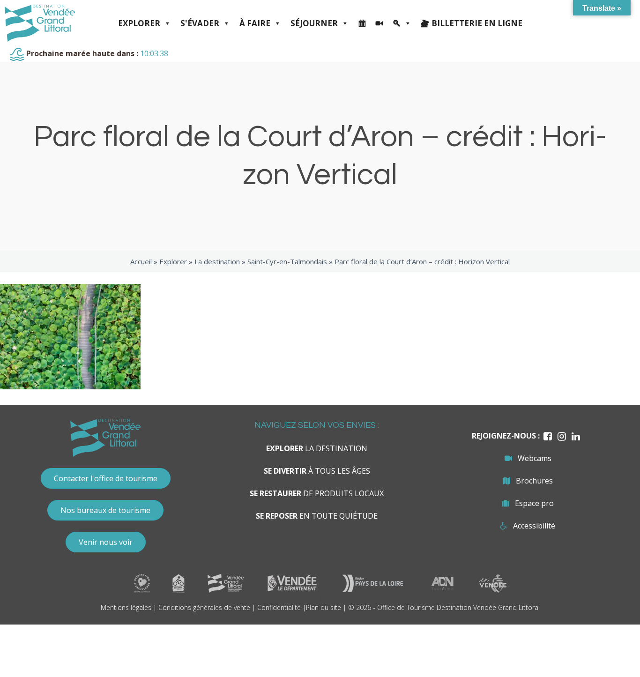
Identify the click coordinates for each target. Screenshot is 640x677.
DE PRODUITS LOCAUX (317, 493)
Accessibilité (534, 526)
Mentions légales (126, 607)
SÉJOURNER (314, 23)
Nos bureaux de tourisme (105, 510)
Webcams (534, 458)
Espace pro (534, 503)
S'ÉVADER (199, 23)
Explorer (173, 261)
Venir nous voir (106, 542)
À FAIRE (254, 23)
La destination (217, 261)
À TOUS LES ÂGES (317, 471)
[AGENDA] (362, 23)
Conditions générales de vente (204, 607)
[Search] (402, 23)
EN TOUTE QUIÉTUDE (317, 516)
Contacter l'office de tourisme (105, 478)
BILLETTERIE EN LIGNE (477, 23)
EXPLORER (139, 23)
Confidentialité (279, 607)
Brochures (534, 481)
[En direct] (379, 23)
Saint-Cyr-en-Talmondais (287, 261)
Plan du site (323, 607)
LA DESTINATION (316, 448)
